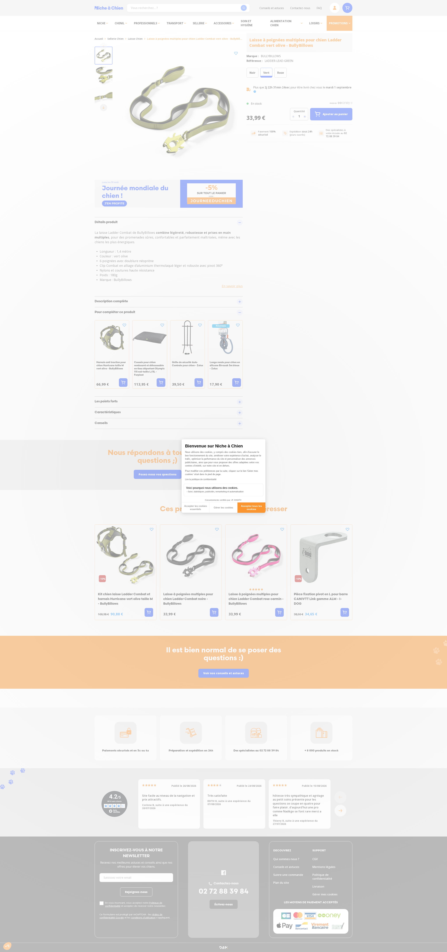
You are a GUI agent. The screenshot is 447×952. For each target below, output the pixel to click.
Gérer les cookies (223, 507)
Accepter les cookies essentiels (195, 508)
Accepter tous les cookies (251, 508)
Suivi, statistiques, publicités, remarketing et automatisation (216, 491)
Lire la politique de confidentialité (201, 479)
